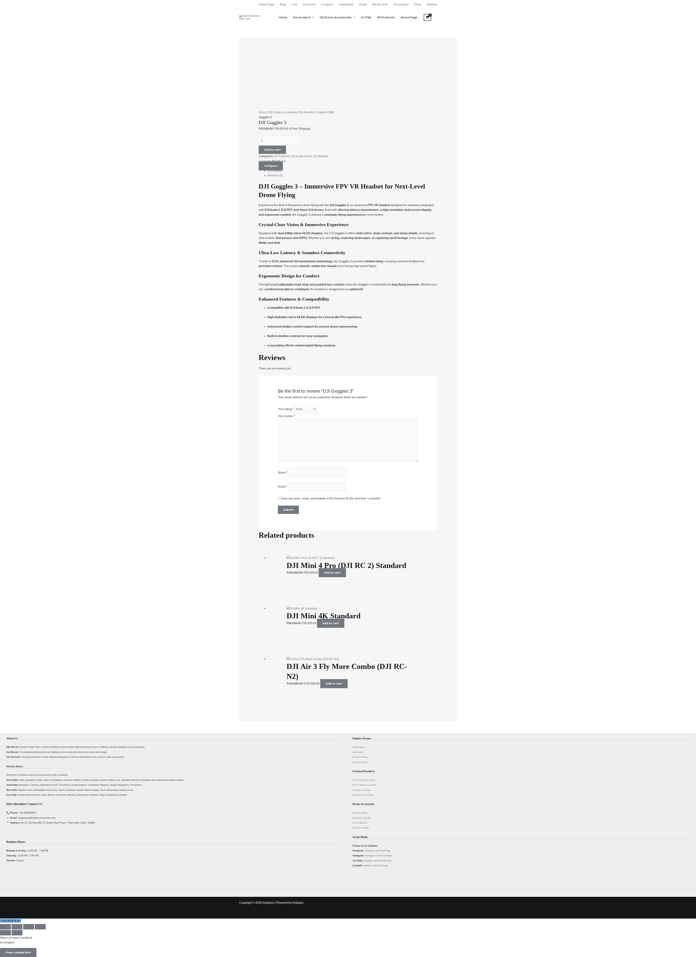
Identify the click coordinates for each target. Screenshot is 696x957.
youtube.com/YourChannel (377, 860)
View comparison (18, 952)
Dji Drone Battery (360, 813)
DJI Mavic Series (360, 757)
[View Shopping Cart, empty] (427, 17)
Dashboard (346, 4)
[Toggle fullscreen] (17, 926)
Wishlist (432, 4)
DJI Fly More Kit (360, 823)
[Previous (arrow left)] (5, 932)
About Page (266, 4)
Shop (417, 4)
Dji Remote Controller (313, 112)
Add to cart (272, 150)
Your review (286, 416)
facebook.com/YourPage (378, 850)
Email (282, 486)
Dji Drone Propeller (361, 828)
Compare (327, 4)
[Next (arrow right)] (17, 932)
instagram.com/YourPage (378, 855)
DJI (283, 161)
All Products (386, 17)
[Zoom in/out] (5, 926)
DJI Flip (366, 17)
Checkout (309, 4)
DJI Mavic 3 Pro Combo (363, 795)
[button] (312, 17)
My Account (380, 4)
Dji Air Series (358, 752)
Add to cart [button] (332, 572)
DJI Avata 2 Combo (361, 790)
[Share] (28, 926)
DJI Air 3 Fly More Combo (364, 780)
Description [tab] (274, 170)
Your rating (286, 409)
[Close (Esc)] (40, 926)
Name (282, 472)
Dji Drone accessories (336, 17)
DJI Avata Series (301, 156)
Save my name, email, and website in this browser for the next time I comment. (331, 498)
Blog (283, 4)
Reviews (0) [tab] (275, 175)
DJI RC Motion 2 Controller (364, 785)
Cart (294, 4)
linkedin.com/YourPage (376, 865)
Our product (400, 4)
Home (363, 4)
